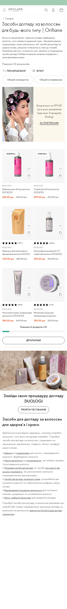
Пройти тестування (33, 409)
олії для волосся (33, 460)
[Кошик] (61, 10)
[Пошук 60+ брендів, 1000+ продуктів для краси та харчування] (46, 10)
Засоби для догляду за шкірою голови (22, 479)
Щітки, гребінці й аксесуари (17, 497)
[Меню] (4, 10)
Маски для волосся (13, 460)
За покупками (49, 122)
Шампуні (8, 453)
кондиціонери (23, 453)
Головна (9, 18)
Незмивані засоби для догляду (18, 467)
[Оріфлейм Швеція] (15, 9)
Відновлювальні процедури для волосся (23, 490)
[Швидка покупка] (29, 175)
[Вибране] (29, 169)
